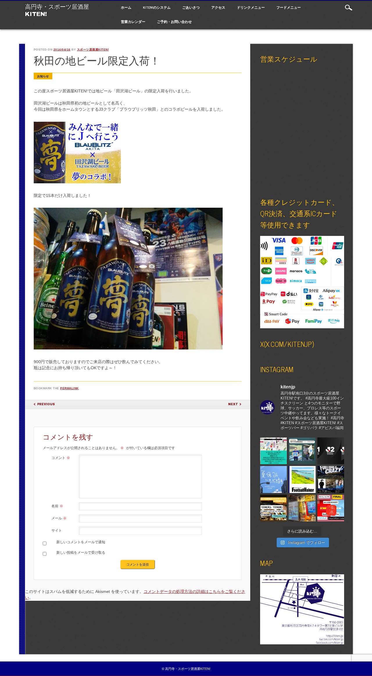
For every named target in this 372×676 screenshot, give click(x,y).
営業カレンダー (133, 21)
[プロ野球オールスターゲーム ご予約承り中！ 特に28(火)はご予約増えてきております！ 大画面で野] (273, 508)
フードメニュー (288, 7)
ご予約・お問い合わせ (174, 21)
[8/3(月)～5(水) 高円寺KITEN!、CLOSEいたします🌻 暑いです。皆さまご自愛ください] (273, 479)
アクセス (218, 7)
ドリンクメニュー (251, 7)
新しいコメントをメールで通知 (80, 542)
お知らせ (43, 76)
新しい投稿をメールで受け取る (80, 553)
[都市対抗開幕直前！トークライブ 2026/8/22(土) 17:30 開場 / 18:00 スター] (302, 451)
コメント (60, 458)
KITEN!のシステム (157, 7)
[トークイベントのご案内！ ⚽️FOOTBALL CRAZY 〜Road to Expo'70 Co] (330, 479)
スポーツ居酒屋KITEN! (93, 49)
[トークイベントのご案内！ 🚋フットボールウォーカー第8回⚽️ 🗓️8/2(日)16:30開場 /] (302, 479)
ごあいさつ (191, 7)
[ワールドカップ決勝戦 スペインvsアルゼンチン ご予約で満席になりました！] (330, 508)
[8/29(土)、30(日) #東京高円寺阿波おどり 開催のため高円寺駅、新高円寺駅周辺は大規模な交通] (273, 451)
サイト (56, 530)
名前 (57, 506)
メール (59, 518)
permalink (69, 388)
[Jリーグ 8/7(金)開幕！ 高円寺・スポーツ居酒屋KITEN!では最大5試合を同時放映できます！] (330, 451)
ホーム (126, 7)
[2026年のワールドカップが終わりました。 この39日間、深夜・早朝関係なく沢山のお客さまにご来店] (302, 508)
